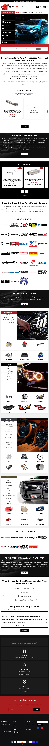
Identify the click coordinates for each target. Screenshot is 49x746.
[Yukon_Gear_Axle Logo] (23, 285)
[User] (40, 6)
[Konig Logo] (23, 248)
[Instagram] (42, 728)
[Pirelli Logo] (33, 257)
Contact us (27, 721)
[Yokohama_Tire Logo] (14, 285)
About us (15, 729)
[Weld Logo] (42, 276)
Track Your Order (28, 729)
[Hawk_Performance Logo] (42, 238)
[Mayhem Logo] (42, 248)
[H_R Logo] (33, 238)
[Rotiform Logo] (14, 266)
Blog (14, 735)
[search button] (37, 7)
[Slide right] (26, 122)
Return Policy (28, 726)
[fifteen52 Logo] (5, 238)
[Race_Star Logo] (5, 266)
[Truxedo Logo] (23, 276)
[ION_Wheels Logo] (14, 248)
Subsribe (40, 724)
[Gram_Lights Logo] (23, 238)
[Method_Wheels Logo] (5, 257)
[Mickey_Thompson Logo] (14, 257)
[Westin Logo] (5, 285)
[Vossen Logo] (33, 276)
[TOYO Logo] (14, 276)
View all (24, 126)
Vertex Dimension (37, 744)
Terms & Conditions (29, 724)
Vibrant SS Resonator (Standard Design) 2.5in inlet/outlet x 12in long (34, 180)
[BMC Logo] (23, 229)
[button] (44, 7)
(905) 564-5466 (7, 727)
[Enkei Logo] (42, 229)
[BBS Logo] (14, 229)
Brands (14, 726)
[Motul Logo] (23, 257)
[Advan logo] (5, 229)
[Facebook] (39, 728)
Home (14, 721)
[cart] (47, 6)
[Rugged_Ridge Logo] (23, 266)
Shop (14, 724)
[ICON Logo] (5, 248)
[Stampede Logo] (5, 276)
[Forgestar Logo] (14, 238)
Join (36, 709)
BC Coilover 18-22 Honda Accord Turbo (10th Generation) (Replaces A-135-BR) (33, 105)
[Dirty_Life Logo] (33, 229)
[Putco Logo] (42, 257)
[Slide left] (22, 122)
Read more (24, 154)
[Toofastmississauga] (9, 7)
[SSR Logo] (42, 266)
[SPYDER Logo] (33, 266)
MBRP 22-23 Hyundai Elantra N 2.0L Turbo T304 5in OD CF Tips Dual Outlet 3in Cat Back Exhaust (12, 180)
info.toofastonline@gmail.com (8, 731)
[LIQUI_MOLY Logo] (33, 248)
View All (24, 630)
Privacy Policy (16, 732)
